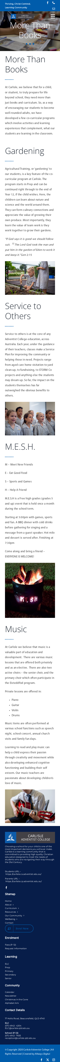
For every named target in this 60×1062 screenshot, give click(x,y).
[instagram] (53, 1059)
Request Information (16, 948)
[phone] (53, 2)
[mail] (53, 8)
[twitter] (47, 1059)
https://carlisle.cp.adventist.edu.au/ (24, 881)
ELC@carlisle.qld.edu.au (17, 1028)
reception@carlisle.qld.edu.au (20, 1038)
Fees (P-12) (10, 944)
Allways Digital (42, 1054)
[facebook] (47, 2)
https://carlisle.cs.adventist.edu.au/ (23, 874)
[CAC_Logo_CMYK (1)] (22, 15)
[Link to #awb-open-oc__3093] (53, 16)
